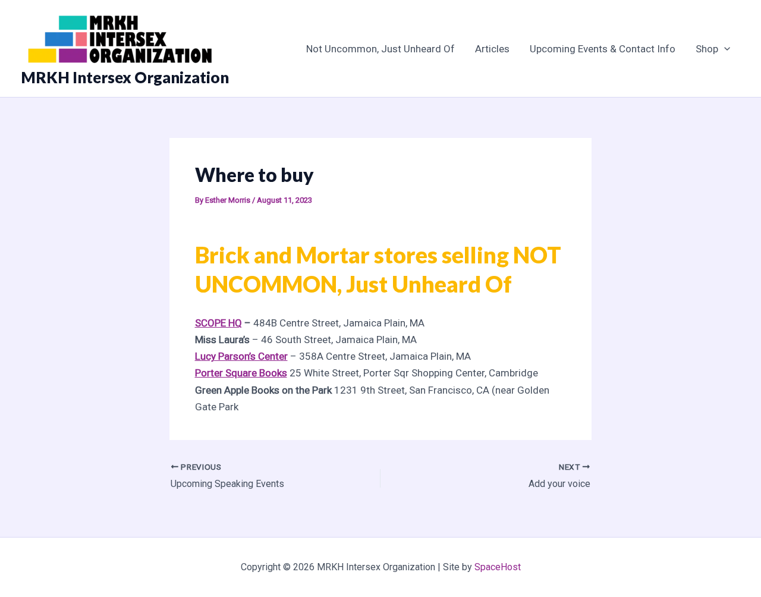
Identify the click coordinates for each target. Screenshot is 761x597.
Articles (492, 49)
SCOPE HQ (218, 323)
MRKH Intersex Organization (125, 77)
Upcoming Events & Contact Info (602, 49)
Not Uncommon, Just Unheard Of (380, 49)
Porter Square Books (241, 373)
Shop (707, 49)
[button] (724, 49)
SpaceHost (497, 567)
